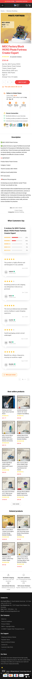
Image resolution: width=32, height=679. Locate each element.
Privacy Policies (5, 624)
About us (3, 619)
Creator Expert (18, 210)
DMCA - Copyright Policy (8, 626)
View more (16, 504)
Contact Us (4, 644)
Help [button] (29, 676)
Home (2, 11)
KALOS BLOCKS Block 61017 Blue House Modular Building (8, 493)
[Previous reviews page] (19, 379)
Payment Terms (5, 639)
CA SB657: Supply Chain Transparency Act (12, 629)
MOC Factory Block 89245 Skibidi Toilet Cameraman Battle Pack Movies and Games (22, 466)
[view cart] (29, 5)
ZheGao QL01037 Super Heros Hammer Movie (8, 411)
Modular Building (11, 11)
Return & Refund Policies (8, 642)
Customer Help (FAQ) (7, 647)
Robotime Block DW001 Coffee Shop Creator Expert (7, 558)
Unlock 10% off (3, 671)
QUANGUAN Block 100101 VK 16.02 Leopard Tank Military (23, 411)
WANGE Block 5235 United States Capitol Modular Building (23, 437)
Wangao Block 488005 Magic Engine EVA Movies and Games (23, 493)
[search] (27, 5)
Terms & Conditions (6, 621)
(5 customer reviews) (16, 57)
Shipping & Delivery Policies (8, 637)
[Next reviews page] (28, 379)
